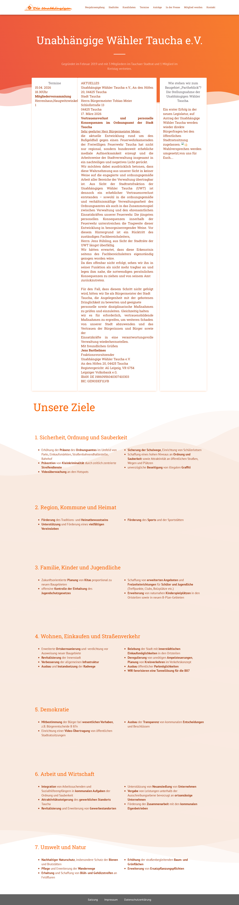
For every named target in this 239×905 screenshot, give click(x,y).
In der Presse (173, 7)
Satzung (93, 899)
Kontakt (210, 7)
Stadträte (114, 7)
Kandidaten (129, 7)
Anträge (157, 7)
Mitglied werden (193, 7)
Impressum (111, 899)
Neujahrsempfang (95, 7)
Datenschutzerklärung (137, 899)
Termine (144, 7)
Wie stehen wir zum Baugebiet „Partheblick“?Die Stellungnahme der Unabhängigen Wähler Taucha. (183, 92)
